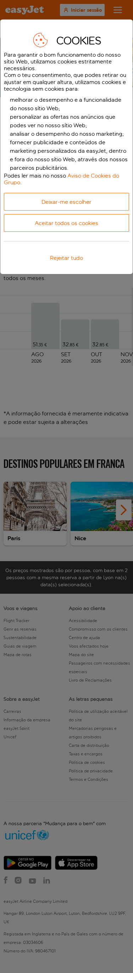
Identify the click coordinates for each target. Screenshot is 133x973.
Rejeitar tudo (66, 258)
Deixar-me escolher (66, 201)
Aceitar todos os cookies (66, 223)
